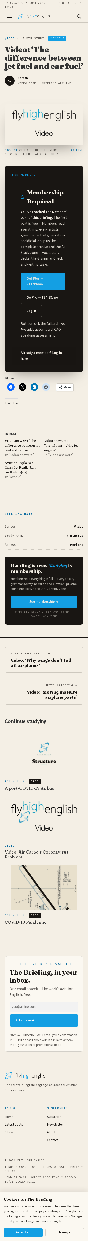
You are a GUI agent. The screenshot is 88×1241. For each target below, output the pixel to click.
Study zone (29, 252)
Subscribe (54, 1116)
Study (9, 1132)
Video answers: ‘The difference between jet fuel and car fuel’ (22, 445)
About (51, 1132)
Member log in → (70, 4)
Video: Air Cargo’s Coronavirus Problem (37, 854)
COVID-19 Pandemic (25, 922)
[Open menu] (10, 16)
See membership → (44, 601)
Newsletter (55, 1124)
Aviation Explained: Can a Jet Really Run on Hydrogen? (20, 467)
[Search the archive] (78, 16)
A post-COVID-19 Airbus (29, 788)
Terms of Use (54, 1167)
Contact (52, 1140)
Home (9, 1116)
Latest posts (14, 1124)
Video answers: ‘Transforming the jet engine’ (61, 445)
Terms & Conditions (21, 1167)
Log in (31, 310)
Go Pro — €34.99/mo (42, 297)
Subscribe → (24, 1020)
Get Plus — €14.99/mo (35, 281)
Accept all (23, 1232)
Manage (64, 1232)
